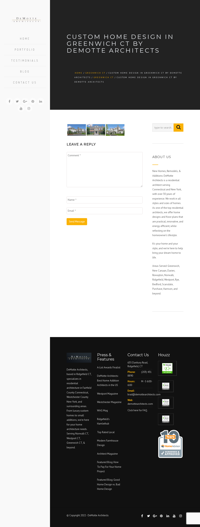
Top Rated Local (106, 432)
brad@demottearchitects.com (144, 394)
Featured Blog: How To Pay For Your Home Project (109, 466)
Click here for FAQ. (138, 410)
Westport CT (73, 438)
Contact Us (25, 82)
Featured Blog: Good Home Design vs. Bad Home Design (108, 484)
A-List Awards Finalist (108, 367)
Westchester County (77, 397)
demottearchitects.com (140, 404)
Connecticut (81, 392)
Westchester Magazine (109, 402)
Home (25, 38)
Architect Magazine (107, 453)
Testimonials (25, 60)
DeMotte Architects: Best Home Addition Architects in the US (108, 380)
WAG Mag (102, 410)
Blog (25, 71)
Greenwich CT (95, 73)
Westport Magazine (107, 393)
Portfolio (25, 49)
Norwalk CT (81, 433)
